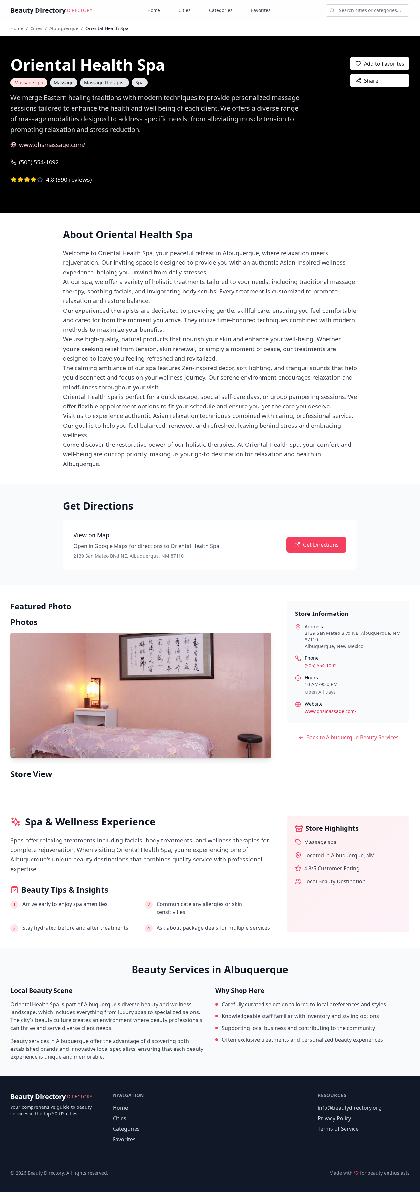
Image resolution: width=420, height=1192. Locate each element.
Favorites (261, 10)
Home (153, 10)
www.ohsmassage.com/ (52, 145)
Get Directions (321, 544)
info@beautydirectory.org (350, 1107)
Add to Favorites (384, 63)
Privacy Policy (334, 1118)
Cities (184, 10)
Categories (221, 10)
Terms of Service (338, 1128)
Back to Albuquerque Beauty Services (352, 737)
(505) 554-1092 (39, 162)
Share (371, 80)
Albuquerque (63, 28)
